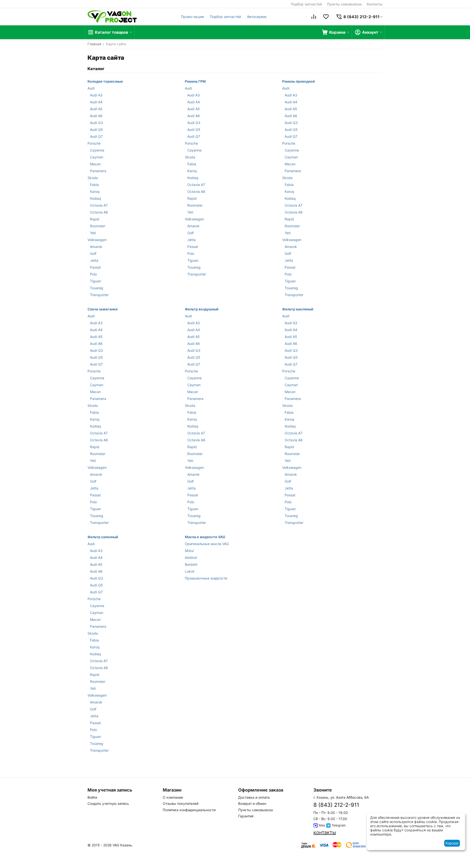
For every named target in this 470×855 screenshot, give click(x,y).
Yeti (93, 233)
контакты (324, 832)
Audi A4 (96, 102)
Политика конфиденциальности (189, 810)
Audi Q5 (96, 129)
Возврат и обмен (252, 803)
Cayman (96, 157)
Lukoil (189, 571)
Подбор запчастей (306, 4)
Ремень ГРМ (195, 81)
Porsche (94, 143)
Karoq (95, 191)
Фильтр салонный (103, 537)
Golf (93, 253)
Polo (93, 274)
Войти (92, 797)
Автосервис (257, 17)
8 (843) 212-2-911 (336, 805)
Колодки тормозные (105, 81)
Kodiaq (95, 198)
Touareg (96, 288)
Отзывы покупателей (180, 803)
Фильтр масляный (297, 309)
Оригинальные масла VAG (207, 544)
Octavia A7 (99, 205)
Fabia (94, 185)
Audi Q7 (96, 136)
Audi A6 (96, 116)
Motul (189, 551)
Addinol (191, 557)
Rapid (94, 219)
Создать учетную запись (108, 803)
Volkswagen (97, 240)
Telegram (338, 825)
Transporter (99, 295)
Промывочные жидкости (206, 578)
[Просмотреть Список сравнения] (314, 17)
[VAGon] (112, 16)
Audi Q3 (96, 123)
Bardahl (191, 564)
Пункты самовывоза (344, 4)
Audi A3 (96, 95)
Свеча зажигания (103, 309)
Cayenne (97, 150)
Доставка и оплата (254, 797)
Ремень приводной (298, 81)
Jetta (94, 260)
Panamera (98, 171)
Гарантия (245, 816)
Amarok (96, 246)
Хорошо (451, 843)
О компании (173, 797)
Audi (91, 88)
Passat (95, 267)
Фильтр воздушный (202, 309)
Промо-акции (192, 17)
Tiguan (95, 281)
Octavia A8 (99, 212)
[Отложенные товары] (326, 17)
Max (321, 825)
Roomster (97, 226)
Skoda (93, 178)
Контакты (374, 4)
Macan (95, 164)
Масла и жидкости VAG (205, 537)
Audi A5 (96, 109)
